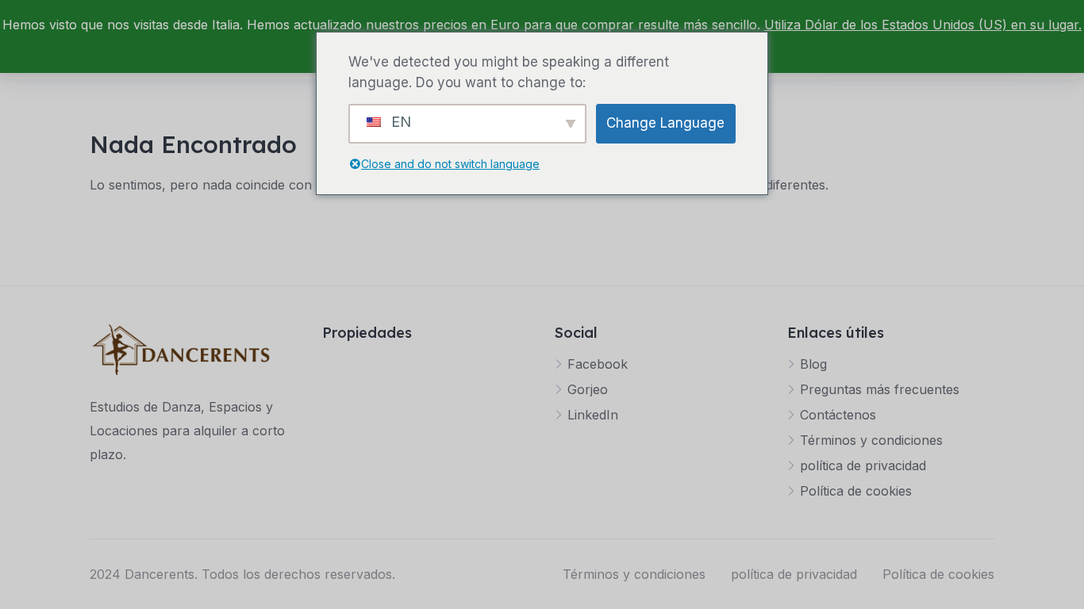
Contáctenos (838, 415)
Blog (813, 364)
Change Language (665, 123)
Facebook (597, 364)
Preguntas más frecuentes (879, 389)
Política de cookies (856, 491)
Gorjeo (587, 389)
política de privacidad (863, 465)
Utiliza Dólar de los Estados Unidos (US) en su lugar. (923, 25)
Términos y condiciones (871, 440)
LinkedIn (592, 415)
